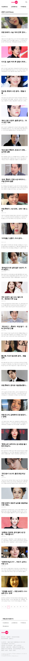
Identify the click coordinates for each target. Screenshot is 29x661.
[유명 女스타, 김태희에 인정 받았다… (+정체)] (14, 411)
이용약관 (8, 636)
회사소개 (3, 636)
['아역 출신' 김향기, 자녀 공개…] (14, 235)
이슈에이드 (4, 6)
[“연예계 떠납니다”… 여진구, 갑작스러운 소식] (14, 558)
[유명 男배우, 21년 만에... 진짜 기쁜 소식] (14, 205)
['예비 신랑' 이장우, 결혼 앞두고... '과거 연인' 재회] (14, 117)
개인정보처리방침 (15, 636)
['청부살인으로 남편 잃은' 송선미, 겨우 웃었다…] (14, 264)
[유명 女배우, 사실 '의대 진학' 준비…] (14, 29)
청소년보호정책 (4, 638)
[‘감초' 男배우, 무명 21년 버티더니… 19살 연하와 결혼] (14, 176)
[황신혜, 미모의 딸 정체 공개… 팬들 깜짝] (14, 352)
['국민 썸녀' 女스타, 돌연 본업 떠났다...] (14, 470)
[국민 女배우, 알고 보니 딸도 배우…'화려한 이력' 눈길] (14, 294)
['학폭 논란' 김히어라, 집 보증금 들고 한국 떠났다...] (14, 441)
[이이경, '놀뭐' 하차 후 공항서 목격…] (14, 58)
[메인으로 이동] (14, 3)
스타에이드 (14, 6)
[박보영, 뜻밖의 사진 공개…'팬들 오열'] (14, 88)
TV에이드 (23, 6)
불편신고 (11, 638)
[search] (26, 1)
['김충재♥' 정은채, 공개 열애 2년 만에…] (14, 529)
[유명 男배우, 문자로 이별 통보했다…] (14, 382)
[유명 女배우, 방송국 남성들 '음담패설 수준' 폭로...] (14, 499)
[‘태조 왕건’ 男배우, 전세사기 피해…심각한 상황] (14, 146)
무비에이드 (6, 626)
